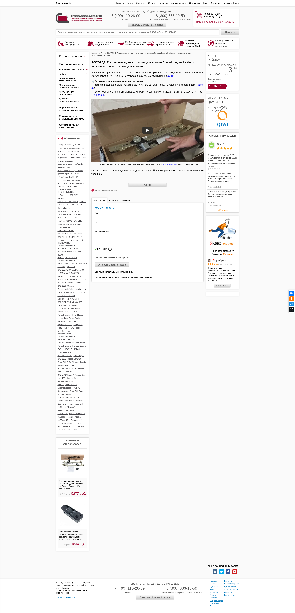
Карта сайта (229, 595)
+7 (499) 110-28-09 (124, 16)
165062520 (97, 95)
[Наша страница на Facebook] (228, 571)
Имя (97, 213)
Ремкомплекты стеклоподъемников (71, 117)
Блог (205, 3)
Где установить (231, 587)
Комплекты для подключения (66, 93)
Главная (120, 3)
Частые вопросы (231, 584)
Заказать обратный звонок (147, 24)
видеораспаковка (109, 190)
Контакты (215, 3)
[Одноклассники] (291, 298)
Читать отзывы (222, 285)
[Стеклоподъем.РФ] (79, 17)
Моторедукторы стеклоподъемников (69, 86)
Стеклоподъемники (71, 64)
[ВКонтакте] (291, 293)
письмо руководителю (65, 597)
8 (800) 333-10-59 (170, 16)
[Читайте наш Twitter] (221, 571)
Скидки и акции (178, 3)
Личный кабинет (231, 3)
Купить (147, 185)
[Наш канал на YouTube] (234, 571)
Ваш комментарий (103, 231)
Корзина (228, 592)
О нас (130, 3)
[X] (291, 309)
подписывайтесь (170, 164)
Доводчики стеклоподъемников (69, 99)
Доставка (140, 3)
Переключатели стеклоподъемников (71, 108)
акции (170, 76)
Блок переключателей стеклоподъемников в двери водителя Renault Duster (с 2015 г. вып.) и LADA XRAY (71, 535)
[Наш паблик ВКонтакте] (215, 571)
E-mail (97, 222)
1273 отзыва (222, 210)
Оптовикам (194, 3)
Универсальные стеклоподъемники (68, 79)
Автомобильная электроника (69, 126)
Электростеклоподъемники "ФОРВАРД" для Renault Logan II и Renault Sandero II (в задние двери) (72, 485)
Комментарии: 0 (104, 207)
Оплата (152, 3)
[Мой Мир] (291, 304)
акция (97, 190)
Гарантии (163, 3)
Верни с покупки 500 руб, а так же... (216, 22)
